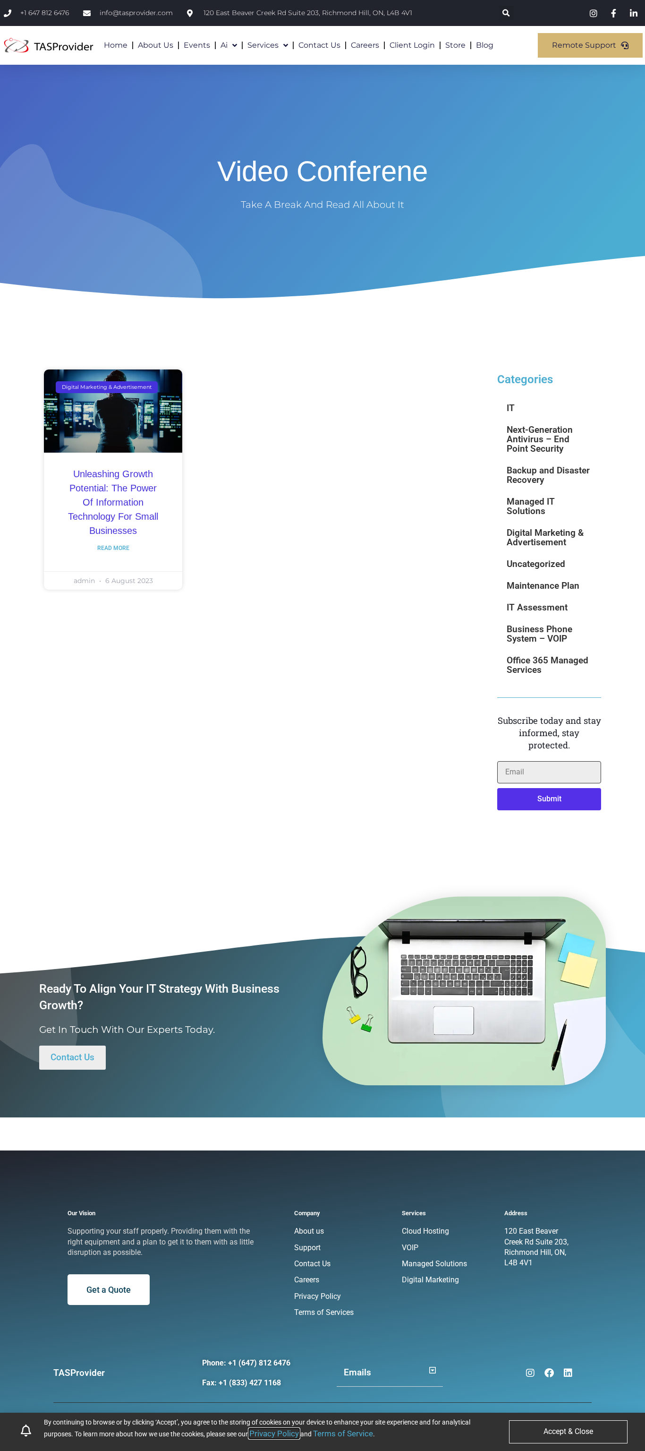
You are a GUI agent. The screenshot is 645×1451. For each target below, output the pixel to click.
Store (455, 45)
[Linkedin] (568, 1373)
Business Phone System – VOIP (539, 634)
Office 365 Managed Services (547, 665)
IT (511, 408)
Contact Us (319, 45)
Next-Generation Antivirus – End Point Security (540, 439)
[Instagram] (530, 1373)
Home (115, 45)
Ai (224, 45)
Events (197, 45)
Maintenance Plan (543, 585)
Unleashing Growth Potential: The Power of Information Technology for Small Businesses (113, 502)
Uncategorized (536, 563)
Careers (365, 45)
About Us (155, 45)
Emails (357, 1372)
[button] (506, 13)
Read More (113, 548)
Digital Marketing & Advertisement (545, 537)
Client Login (412, 45)
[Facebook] (549, 1373)
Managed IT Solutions (531, 506)
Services (263, 45)
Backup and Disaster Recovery (548, 475)
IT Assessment (537, 607)
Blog (484, 45)
